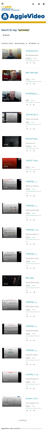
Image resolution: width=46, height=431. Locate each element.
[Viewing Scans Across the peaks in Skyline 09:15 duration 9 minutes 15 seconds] (11, 53)
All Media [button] (32, 43)
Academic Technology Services (31, 428)
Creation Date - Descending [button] (13, 43)
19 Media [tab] (6, 35)
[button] (3, 3)
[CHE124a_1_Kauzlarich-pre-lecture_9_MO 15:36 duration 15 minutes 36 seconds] (11, 256)
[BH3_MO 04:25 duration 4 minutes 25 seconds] (11, 280)
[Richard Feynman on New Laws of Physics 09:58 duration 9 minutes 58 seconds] (11, 141)
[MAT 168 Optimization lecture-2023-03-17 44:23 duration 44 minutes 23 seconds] (11, 75)
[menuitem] (33, 4)
